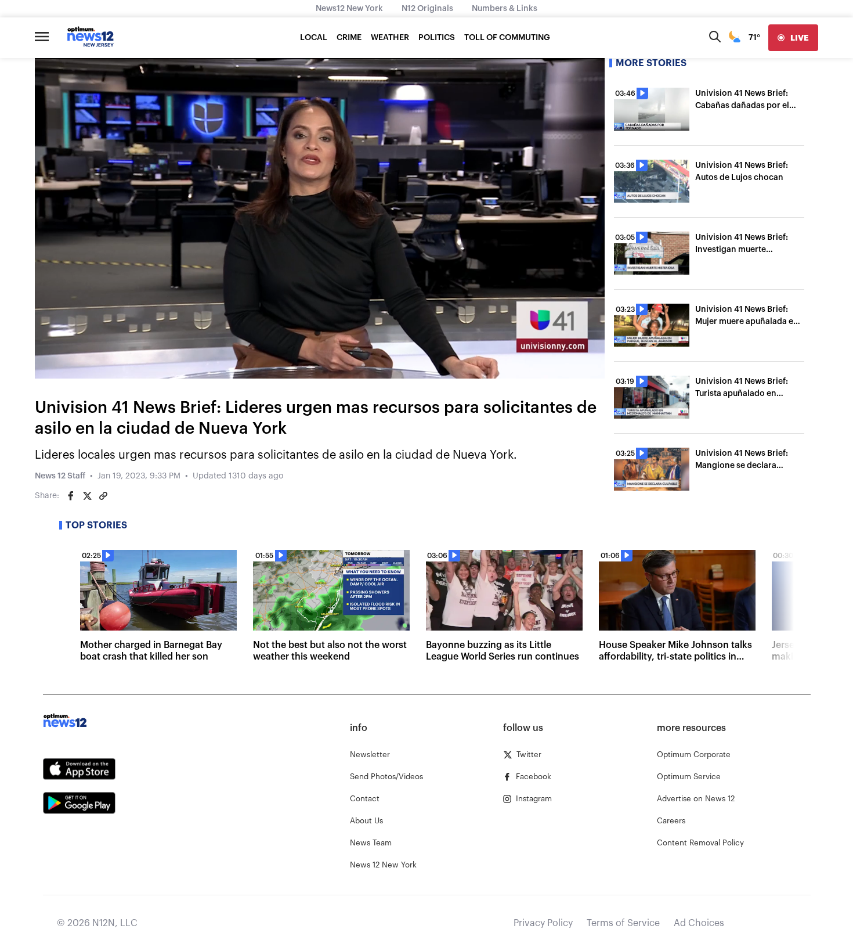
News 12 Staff (60, 476)
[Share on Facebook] (70, 495)
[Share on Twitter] (87, 495)
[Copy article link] (103, 495)
